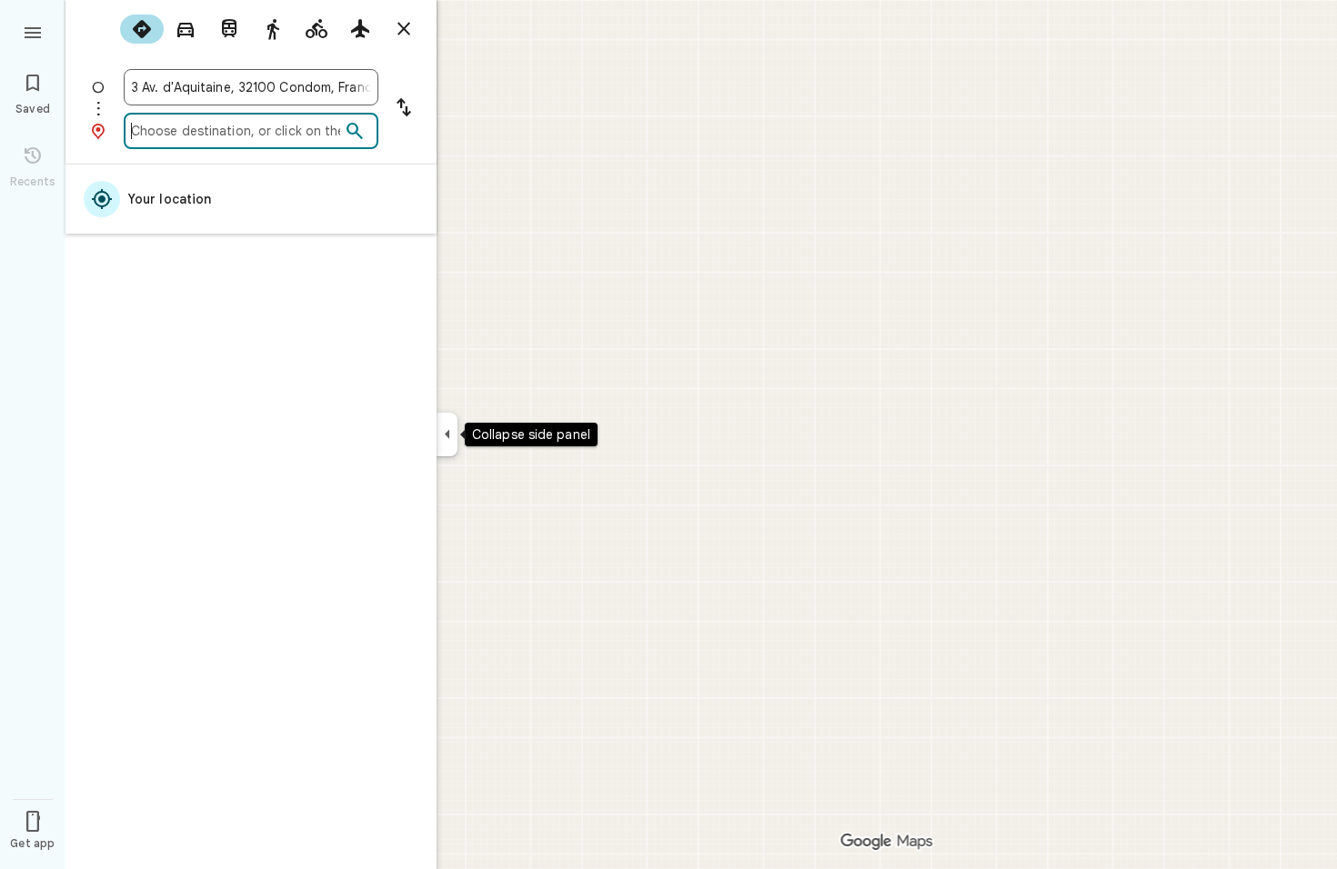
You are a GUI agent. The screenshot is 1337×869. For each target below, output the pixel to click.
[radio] (142, 29)
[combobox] (251, 87)
